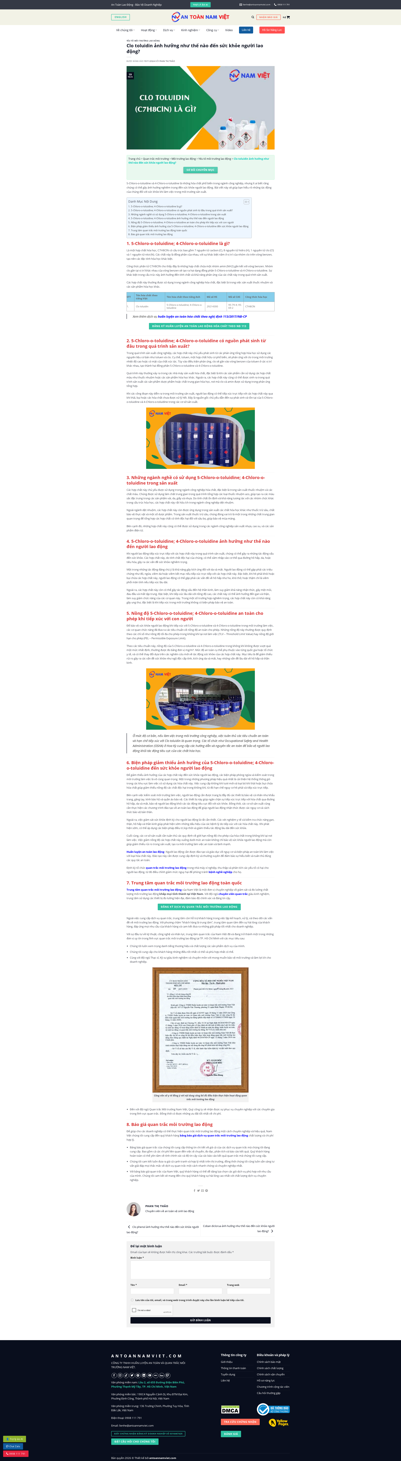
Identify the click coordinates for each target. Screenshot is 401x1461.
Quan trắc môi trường (156, 158)
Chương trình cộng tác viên (273, 1387)
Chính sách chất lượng (270, 1368)
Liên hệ (225, 1380)
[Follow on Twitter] (132, 1375)
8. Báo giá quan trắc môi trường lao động (150, 234)
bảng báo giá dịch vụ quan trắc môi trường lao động (214, 1135)
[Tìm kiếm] (253, 17)
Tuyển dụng (228, 1374)
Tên (133, 1284)
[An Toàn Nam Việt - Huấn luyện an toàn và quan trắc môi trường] (200, 17)
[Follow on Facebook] (114, 1375)
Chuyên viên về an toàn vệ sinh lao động (169, 1211)
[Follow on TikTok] (126, 1375)
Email (183, 1284)
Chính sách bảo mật (269, 1362)
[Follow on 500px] (161, 1375)
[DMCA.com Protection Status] (230, 1408)
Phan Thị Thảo (167, 61)
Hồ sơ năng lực (266, 1380)
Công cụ (211, 30)
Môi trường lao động (184, 158)
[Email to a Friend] (202, 1190)
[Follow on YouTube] (150, 1375)
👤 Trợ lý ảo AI (14, 1438)
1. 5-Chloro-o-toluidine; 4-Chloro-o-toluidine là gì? (155, 206)
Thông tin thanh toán (233, 1368)
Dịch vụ (168, 30)
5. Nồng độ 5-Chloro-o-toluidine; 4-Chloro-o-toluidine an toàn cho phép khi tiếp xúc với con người (181, 222)
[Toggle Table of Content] (244, 201)
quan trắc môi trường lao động (166, 868)
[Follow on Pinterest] (138, 1375)
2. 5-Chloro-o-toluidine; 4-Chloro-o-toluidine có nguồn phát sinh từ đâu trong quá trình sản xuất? (180, 210)
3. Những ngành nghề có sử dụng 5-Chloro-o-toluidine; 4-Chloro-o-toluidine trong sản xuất (177, 214)
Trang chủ (134, 158)
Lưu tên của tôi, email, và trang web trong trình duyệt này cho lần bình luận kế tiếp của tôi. (189, 1300)
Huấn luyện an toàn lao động (145, 852)
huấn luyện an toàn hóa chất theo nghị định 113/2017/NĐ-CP (202, 316)
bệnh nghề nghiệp (220, 872)
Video (229, 30)
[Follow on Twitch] (167, 1375)
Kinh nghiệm (189, 30)
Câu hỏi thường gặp (268, 1393)
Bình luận (137, 1257)
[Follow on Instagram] (120, 1375)
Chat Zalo (14, 1446)
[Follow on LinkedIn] (144, 1375)
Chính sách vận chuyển (271, 1374)
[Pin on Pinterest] (206, 1190)
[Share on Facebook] (194, 1190)
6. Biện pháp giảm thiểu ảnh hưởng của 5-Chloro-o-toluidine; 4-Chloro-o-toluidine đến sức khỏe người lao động (188, 226)
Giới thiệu (226, 1362)
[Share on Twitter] (198, 1190)
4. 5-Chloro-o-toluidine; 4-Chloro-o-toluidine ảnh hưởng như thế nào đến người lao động (176, 218)
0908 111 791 (133, 1418)
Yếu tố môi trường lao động (143, 40)
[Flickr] (156, 1375)
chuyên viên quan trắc (233, 894)
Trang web (233, 1284)
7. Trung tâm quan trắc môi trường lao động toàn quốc (157, 230)
